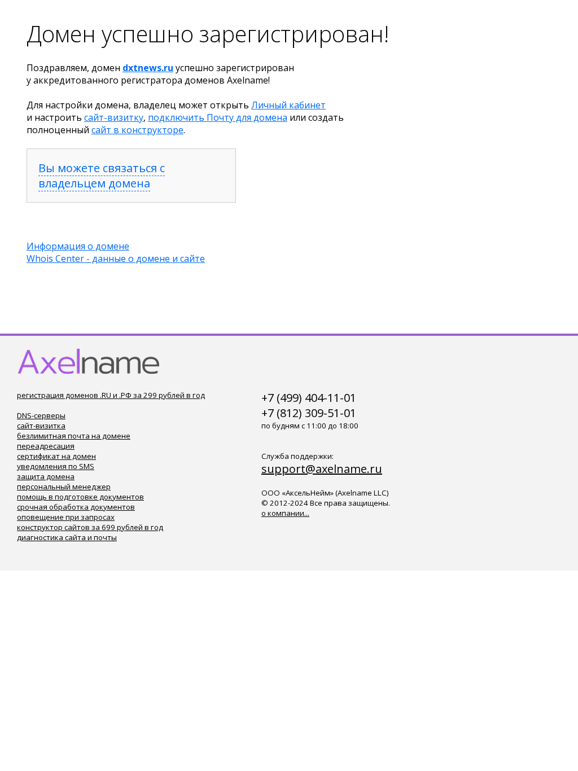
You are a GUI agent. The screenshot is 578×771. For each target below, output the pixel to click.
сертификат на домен (56, 456)
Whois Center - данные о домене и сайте (116, 258)
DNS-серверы (41, 415)
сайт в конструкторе (137, 130)
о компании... (285, 513)
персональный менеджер (64, 486)
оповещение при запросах (66, 517)
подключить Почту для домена (217, 117)
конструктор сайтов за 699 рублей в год (90, 527)
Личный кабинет (288, 105)
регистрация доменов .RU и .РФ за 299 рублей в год (111, 395)
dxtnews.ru (147, 68)
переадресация (46, 446)
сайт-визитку (113, 117)
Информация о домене (78, 246)
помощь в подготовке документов (80, 497)
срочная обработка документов (76, 507)
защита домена (46, 476)
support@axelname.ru (321, 468)
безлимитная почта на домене (73, 436)
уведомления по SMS (55, 466)
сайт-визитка (41, 425)
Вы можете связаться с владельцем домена (101, 175)
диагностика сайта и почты (67, 537)
